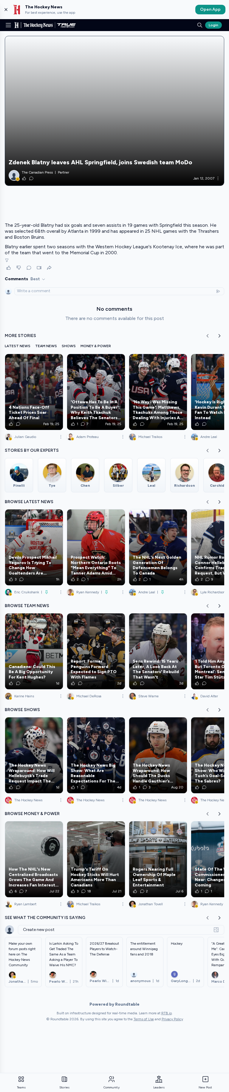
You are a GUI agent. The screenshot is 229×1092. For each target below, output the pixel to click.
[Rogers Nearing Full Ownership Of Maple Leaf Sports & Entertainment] (158, 859)
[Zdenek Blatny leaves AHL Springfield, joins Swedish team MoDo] (114, 111)
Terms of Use (144, 1019)
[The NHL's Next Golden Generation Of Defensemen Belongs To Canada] (158, 547)
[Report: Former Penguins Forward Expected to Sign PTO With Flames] (96, 651)
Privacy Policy (172, 1019)
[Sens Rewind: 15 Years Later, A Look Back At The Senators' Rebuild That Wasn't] (158, 651)
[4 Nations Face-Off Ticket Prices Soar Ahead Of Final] (34, 392)
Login (213, 25)
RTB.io (166, 1013)
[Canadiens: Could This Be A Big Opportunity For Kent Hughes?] (34, 651)
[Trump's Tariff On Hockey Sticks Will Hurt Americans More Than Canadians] (96, 859)
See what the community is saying (45, 917)
